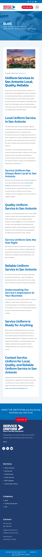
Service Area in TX (20, 73)
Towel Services (9, 474)
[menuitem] (36, 7)
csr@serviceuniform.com (10, 530)
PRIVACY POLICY (22, 552)
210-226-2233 (27, 7)
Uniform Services (9, 468)
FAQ (6, 507)
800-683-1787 (7, 526)
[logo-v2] (9, 7)
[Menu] (36, 7)
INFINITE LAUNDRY (25, 554)
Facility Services (9, 477)
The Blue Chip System (11, 503)
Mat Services (8, 471)
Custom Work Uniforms (11, 484)
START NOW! (20, 419)
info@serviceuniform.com (10, 533)
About (6, 500)
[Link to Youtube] (11, 448)
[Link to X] (7, 448)
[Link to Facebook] (3, 448)
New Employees (9, 480)
